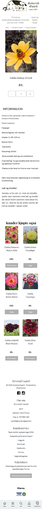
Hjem (7, 27)
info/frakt (21, 444)
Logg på (21, 440)
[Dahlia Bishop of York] (21, 51)
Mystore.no (21, 388)
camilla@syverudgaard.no (21, 421)
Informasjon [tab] (13, 109)
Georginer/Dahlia (17, 27)
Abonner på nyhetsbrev (21, 476)
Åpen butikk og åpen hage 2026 (21, 432)
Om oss (21, 452)
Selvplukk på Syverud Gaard (21, 436)
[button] (16, 71)
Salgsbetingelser (21, 456)
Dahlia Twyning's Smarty (30, 296)
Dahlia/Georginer (31, 27)
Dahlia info (21, 448)
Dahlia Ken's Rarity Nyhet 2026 (12, 296)
